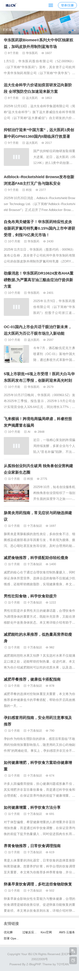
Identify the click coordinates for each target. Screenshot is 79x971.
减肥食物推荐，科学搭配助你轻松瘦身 (36, 558)
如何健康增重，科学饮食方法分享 (32, 807)
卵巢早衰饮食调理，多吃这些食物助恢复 (38, 884)
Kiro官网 (46, 932)
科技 (29, 189)
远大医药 (32, 98)
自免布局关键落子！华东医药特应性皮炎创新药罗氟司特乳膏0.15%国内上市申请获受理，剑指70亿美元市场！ (39, 228)
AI (29, 431)
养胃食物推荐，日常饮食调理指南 (32, 846)
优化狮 (8, 932)
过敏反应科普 (31, 932)
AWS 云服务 (67, 932)
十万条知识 (34, 525)
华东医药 (32, 53)
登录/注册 (67, 5)
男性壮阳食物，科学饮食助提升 (30, 596)
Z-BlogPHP (33, 964)
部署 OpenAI (12, 938)
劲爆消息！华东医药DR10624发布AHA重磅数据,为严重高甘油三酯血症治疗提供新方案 (39, 280)
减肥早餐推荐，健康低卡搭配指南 (32, 679)
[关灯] (73, 960)
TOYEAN (63, 964)
